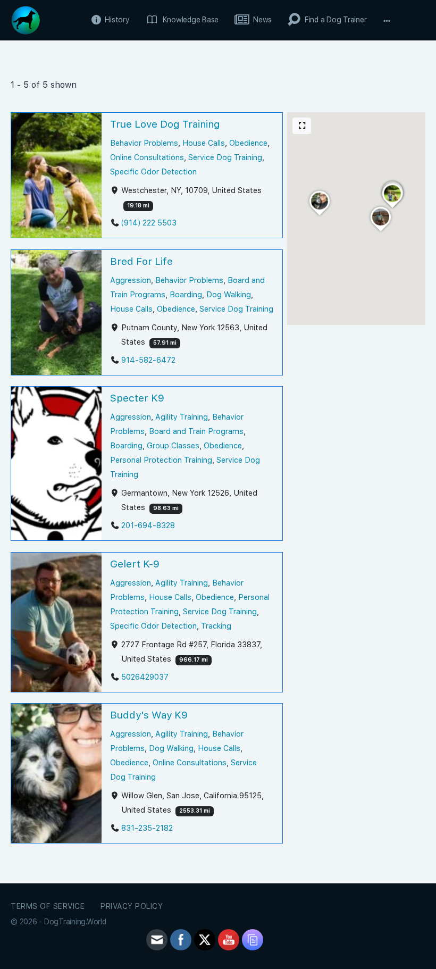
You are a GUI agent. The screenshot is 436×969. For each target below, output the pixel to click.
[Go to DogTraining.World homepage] (25, 19)
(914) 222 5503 (149, 223)
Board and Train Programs (196, 431)
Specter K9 (137, 398)
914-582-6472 (148, 359)
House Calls (203, 142)
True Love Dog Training (165, 124)
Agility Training (181, 416)
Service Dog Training (225, 157)
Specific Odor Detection (153, 171)
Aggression (130, 280)
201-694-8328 (148, 525)
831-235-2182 (147, 827)
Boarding (186, 294)
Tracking (216, 625)
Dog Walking (228, 294)
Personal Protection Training (161, 459)
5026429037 (145, 676)
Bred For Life (141, 261)
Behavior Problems (144, 142)
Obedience (248, 142)
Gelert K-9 (135, 564)
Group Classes (173, 445)
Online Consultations (147, 157)
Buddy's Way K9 (149, 715)
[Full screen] (302, 126)
